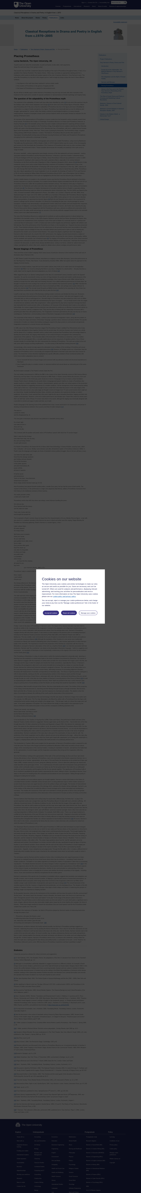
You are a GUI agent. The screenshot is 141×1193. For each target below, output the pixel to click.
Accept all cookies (51, 613)
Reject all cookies (69, 613)
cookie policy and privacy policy (64, 596)
